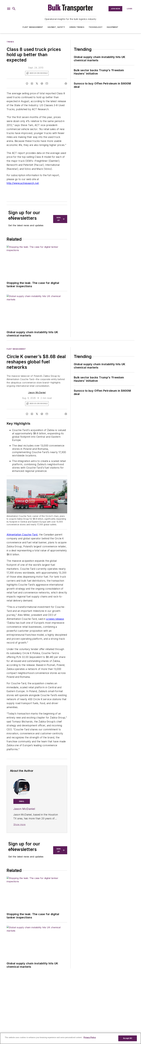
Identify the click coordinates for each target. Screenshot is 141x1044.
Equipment (112, 27)
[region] (70, 1038)
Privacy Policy (90, 1037)
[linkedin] (32, 83)
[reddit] (41, 83)
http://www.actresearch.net (23, 183)
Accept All (127, 1038)
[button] (9, 9)
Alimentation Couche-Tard (22, 534)
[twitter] (37, 83)
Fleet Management (33, 27)
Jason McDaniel (37, 392)
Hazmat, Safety (56, 27)
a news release (55, 618)
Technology (95, 27)
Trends (10, 42)
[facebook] (27, 83)
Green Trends (76, 27)
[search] (14, 9)
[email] (46, 83)
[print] (65, 83)
